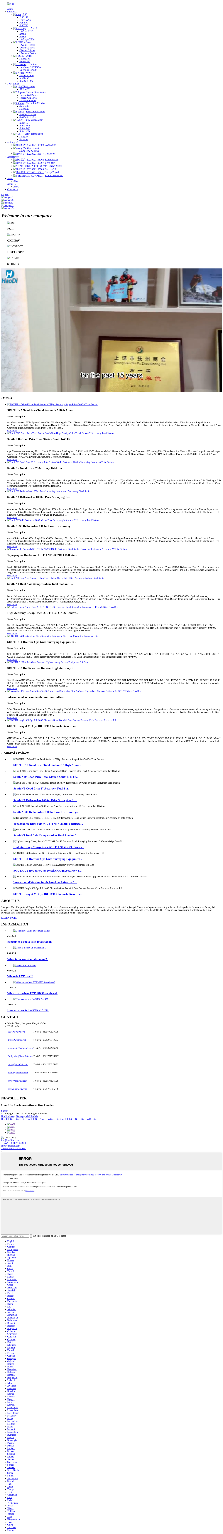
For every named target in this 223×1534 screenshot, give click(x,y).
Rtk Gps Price (37, 1119)
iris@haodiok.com (10, 1140)
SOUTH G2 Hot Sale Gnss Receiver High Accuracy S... (47, 870)
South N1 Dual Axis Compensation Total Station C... (46, 835)
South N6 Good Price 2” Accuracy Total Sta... (41, 788)
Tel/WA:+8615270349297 (13, 1148)
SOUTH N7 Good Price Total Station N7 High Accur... (47, 765)
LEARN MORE (9, 918)
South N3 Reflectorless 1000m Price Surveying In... (45, 800)
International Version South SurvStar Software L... (45, 882)
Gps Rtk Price (67, 1119)
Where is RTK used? (20, 976)
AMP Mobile (31, 1116)
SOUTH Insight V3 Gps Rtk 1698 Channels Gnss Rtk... (48, 894)
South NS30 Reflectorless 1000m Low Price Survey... (46, 812)
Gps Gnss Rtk (52, 1119)
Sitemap (20, 1116)
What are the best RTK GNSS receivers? (32, 993)
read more (12, 430)
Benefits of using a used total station (29, 941)
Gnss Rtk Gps (23, 1119)
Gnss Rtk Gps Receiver (86, 1119)
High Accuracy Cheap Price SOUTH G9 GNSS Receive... (48, 847)
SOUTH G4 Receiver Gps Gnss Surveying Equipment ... (48, 858)
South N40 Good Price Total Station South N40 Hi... (45, 776)
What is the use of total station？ (27, 959)
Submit (4, 1111)
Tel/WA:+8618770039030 (13, 1143)
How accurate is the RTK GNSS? (28, 1010)
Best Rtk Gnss (8, 1119)
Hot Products (7, 1116)
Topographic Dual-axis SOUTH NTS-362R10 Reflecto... (48, 823)
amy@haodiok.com (10, 1145)
